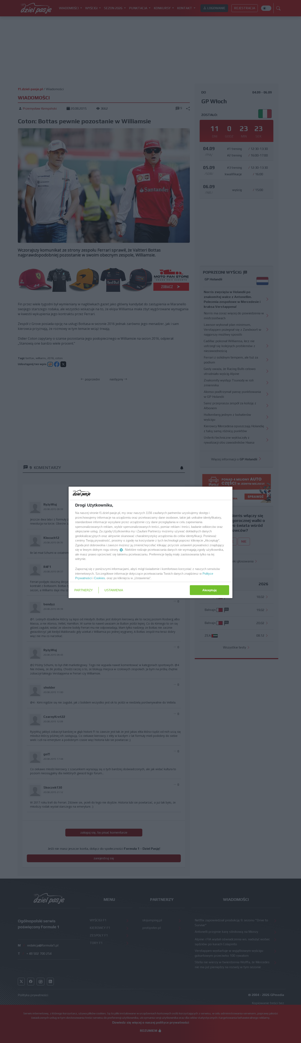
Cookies (99, 578)
